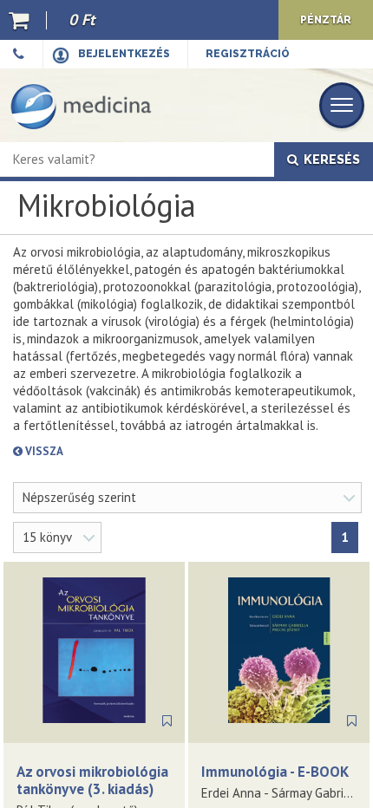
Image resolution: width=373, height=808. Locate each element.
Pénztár (325, 20)
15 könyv (47, 537)
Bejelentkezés (124, 54)
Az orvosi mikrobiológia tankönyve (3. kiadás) (92, 780)
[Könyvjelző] (167, 721)
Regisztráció (248, 54)
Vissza (105, 451)
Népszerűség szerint (79, 497)
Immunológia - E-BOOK (275, 771)
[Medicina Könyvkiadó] (81, 105)
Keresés (329, 159)
